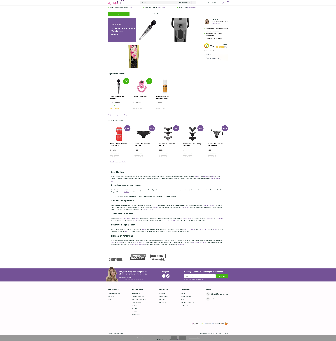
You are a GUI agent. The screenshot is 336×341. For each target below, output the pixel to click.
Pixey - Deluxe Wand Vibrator (117, 97)
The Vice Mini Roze (140, 96)
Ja (174, 338)
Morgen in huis (161, 7)
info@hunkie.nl (215, 298)
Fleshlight (155, 207)
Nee (182, 338)
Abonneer (222, 276)
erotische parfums (140, 242)
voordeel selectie (148, 209)
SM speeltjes (203, 229)
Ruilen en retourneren (138, 296)
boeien (187, 229)
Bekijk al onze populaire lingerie (118, 115)
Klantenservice (216, 23)
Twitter (168, 276)
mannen (136, 218)
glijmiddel (114, 181)
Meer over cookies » (194, 338)
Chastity (215, 229)
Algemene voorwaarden (139, 299)
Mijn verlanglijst (163, 302)
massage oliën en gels (138, 244)
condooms (217, 179)
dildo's (213, 176)
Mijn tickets (162, 299)
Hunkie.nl (120, 333)
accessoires (127, 231)
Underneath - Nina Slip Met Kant (142, 144)
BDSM (127, 190)
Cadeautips (184, 305)
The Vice (126, 192)
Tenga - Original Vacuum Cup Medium (118, 144)
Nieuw (167, 14)
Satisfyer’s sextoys (208, 205)
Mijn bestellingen (163, 296)
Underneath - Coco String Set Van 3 (192, 144)
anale (113, 242)
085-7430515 (214, 293)
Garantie (134, 305)
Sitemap (225, 333)
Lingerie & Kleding (186, 296)
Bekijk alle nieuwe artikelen (117, 162)
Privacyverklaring (137, 302)
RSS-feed (218, 333)
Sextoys (183, 293)
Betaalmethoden (137, 293)
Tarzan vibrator (187, 218)
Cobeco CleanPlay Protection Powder (162, 97)
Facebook (164, 276)
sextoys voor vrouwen (125, 218)
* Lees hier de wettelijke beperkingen (194, 279)
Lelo (139, 207)
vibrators (206, 176)
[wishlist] (223, 2)
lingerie (211, 179)
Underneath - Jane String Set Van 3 (167, 144)
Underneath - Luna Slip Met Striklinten (215, 144)
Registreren (162, 293)
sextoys (197, 176)
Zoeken (194, 2)
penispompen (220, 218)
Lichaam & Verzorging (187, 302)
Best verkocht (156, 14)
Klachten (134, 308)
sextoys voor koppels (168, 220)
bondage (192, 229)
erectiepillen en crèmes (199, 242)
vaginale (119, 242)
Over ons (134, 311)
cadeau (135, 220)
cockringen (210, 218)
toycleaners (180, 244)
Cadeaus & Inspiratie (141, 14)
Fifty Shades (186, 207)
